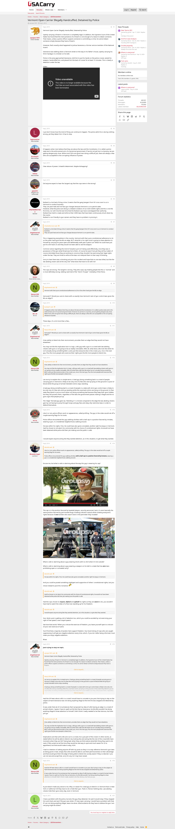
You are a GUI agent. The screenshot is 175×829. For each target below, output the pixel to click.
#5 (114, 180)
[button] (54, 10)
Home (31, 10)
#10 (114, 303)
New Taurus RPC (126, 30)
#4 (114, 163)
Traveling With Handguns (128, 43)
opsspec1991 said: (49, 653)
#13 (114, 410)
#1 (114, 27)
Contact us (110, 827)
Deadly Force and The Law (129, 49)
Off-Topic (123, 58)
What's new (49, 10)
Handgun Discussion (127, 36)
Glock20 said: (48, 447)
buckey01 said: (48, 307)
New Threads (123, 27)
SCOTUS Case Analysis (129, 39)
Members (61, 10)
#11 (114, 326)
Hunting (123, 67)
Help (137, 827)
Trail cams (124, 61)
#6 (114, 199)
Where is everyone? (128, 52)
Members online (124, 72)
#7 (114, 222)
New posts (31, 13)
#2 (114, 128)
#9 (114, 283)
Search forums (40, 13)
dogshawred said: (49, 287)
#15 (114, 644)
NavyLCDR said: (49, 330)
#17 (114, 795)
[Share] (111, 27)
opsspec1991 (33, 23)
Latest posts (123, 84)
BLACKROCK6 (141, 107)
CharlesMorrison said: (50, 226)
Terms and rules (120, 827)
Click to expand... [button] (79, 669)
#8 (114, 266)
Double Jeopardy (127, 46)
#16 (114, 760)
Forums (39, 10)
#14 (114, 443)
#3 (114, 146)
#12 (114, 357)
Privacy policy (130, 827)
